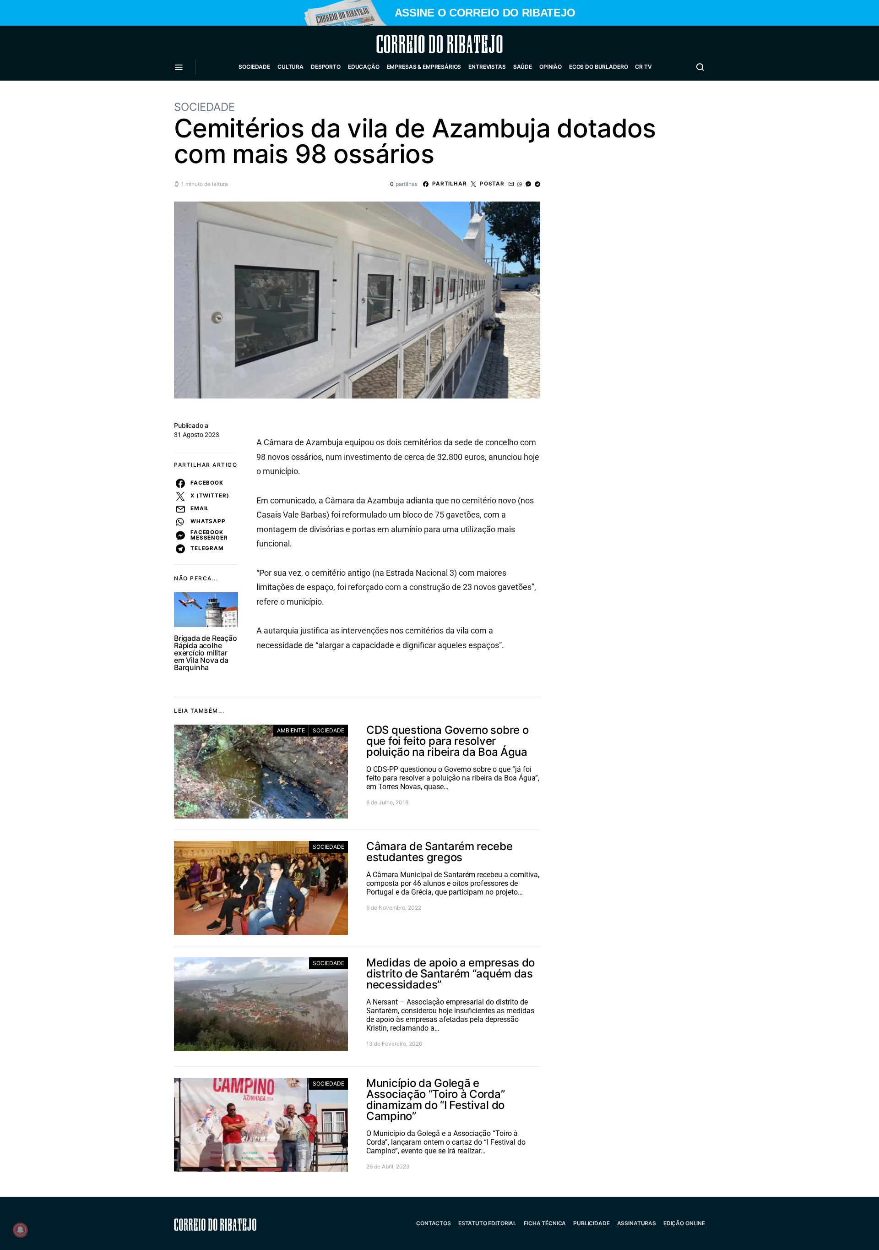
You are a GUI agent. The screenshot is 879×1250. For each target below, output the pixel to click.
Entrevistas (486, 66)
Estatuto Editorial (487, 1223)
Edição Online (684, 1223)
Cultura (290, 66)
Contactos (433, 1223)
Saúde (522, 66)
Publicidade (591, 1223)
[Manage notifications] (20, 1230)
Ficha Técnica (545, 1223)
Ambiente (291, 730)
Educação (364, 66)
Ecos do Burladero (598, 66)
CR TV (643, 66)
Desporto (326, 66)
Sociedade (254, 66)
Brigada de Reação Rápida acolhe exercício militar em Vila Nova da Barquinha (205, 652)
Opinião (550, 66)
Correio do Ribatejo (417, 43)
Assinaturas (636, 1223)
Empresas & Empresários (424, 66)
